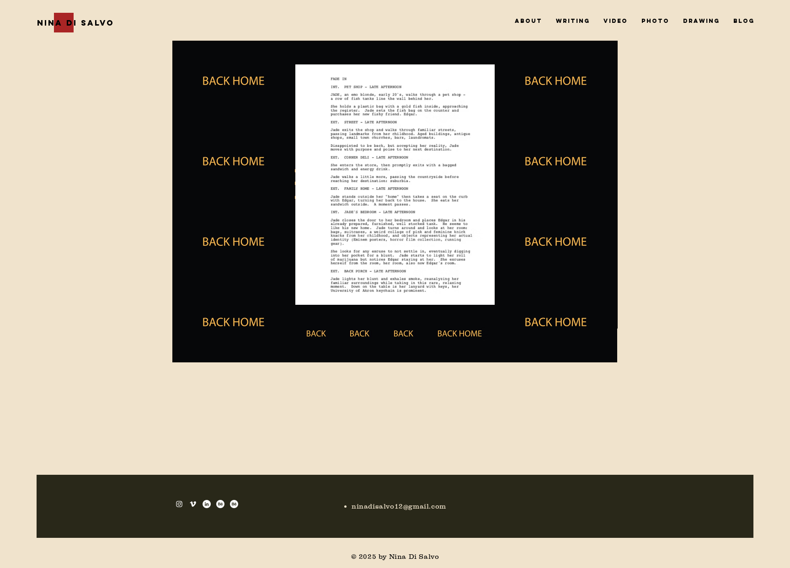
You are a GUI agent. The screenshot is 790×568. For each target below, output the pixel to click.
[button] (395, 184)
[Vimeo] (193, 504)
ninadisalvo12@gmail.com (399, 506)
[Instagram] (179, 504)
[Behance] (220, 504)
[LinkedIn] (207, 504)
